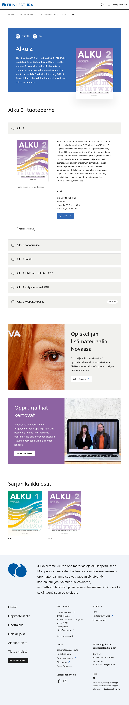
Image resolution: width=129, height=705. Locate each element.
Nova (95, 611)
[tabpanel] (64, 215)
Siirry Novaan (80, 379)
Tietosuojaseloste (65, 658)
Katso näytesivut (26, 229)
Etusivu (13, 607)
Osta (65, 215)
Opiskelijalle (16, 634)
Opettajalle (15, 625)
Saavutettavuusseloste (67, 650)
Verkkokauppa (99, 620)
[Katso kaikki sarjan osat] (94, 73)
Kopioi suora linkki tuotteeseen (30, 187)
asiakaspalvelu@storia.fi (104, 664)
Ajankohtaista (17, 643)
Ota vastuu (62, 662)
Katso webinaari (25, 453)
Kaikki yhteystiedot (66, 636)
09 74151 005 (71, 619)
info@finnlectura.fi (65, 630)
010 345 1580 (107, 657)
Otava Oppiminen (65, 666)
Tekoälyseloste (64, 654)
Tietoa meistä (17, 651)
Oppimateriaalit (19, 616)
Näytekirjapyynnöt (101, 616)
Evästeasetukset (18, 660)
